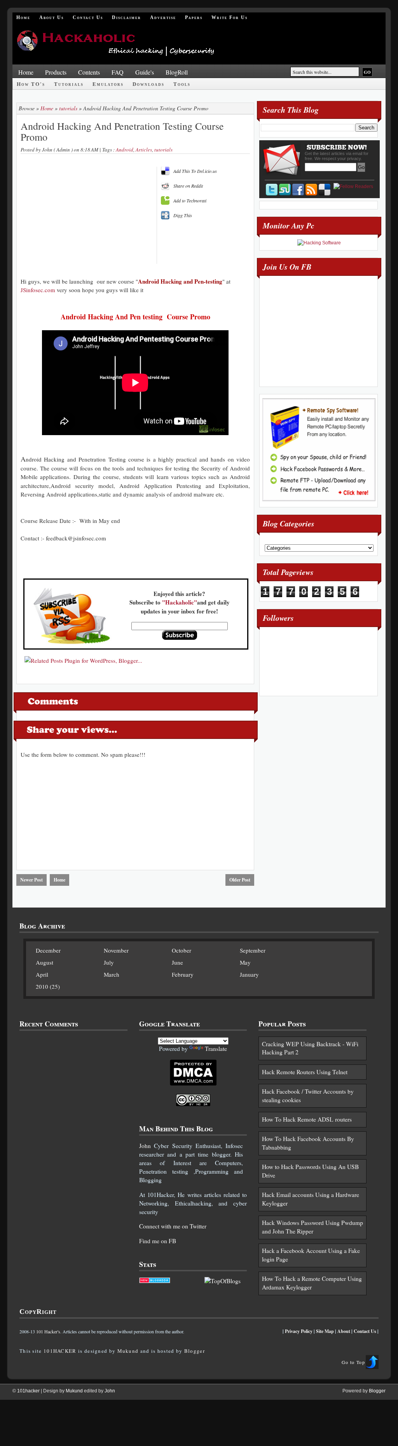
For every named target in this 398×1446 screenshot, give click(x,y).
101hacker (29, 1391)
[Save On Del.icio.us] (324, 189)
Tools (181, 84)
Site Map (325, 1331)
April (42, 974)
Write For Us (229, 17)
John (145, 1146)
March (111, 974)
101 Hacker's (48, 1331)
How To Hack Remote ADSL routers (307, 1119)
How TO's (31, 84)
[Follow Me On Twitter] (272, 189)
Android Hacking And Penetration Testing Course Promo (122, 131)
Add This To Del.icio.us (195, 171)
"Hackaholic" (179, 602)
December (48, 950)
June (177, 962)
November (116, 950)
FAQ (118, 72)
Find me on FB (157, 1241)
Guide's (144, 72)
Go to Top (353, 1362)
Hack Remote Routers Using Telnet (304, 1072)
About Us (51, 17)
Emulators (108, 84)
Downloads (148, 84)
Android (124, 149)
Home (23, 17)
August (44, 962)
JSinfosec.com (38, 290)
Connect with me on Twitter (172, 1226)
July (109, 962)
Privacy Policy (298, 1331)
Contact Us (88, 17)
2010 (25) (48, 986)
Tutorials (69, 84)
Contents (89, 72)
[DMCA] (193, 1083)
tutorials (68, 108)
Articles (144, 149)
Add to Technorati (189, 200)
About (343, 1331)
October (181, 950)
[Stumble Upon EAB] (285, 189)
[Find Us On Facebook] (298, 189)
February (183, 974)
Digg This (182, 215)
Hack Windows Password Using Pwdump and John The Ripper (312, 1227)
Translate (216, 1048)
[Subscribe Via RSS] (311, 189)
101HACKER (60, 1350)
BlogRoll (177, 72)
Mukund (128, 1350)
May (245, 962)
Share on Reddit (188, 186)
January (249, 974)
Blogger (194, 1350)
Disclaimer (126, 17)
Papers (193, 17)
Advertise (163, 17)
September (252, 950)
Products (55, 72)
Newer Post (31, 879)
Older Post (239, 879)
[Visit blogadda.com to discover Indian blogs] (154, 1281)
